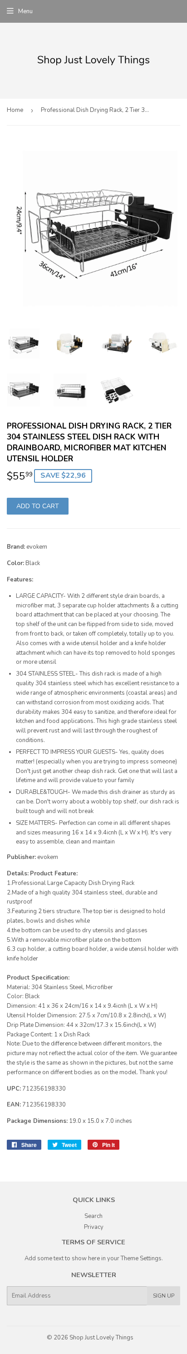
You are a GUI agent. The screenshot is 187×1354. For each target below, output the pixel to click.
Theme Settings (141, 1258)
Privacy (93, 1227)
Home (15, 110)
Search (93, 1216)
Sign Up (163, 1295)
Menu (25, 11)
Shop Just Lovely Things (101, 1338)
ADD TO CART (37, 506)
